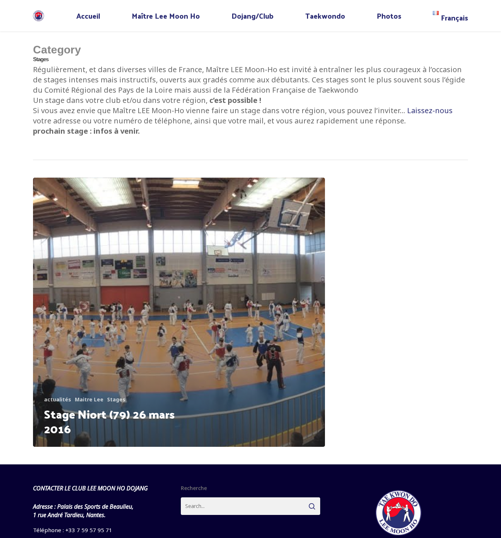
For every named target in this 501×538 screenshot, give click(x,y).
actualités (57, 399)
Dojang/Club (252, 15)
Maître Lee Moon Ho (166, 15)
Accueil (88, 15)
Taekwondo (325, 15)
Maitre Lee (89, 399)
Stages (116, 399)
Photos (389, 15)
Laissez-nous (430, 110)
